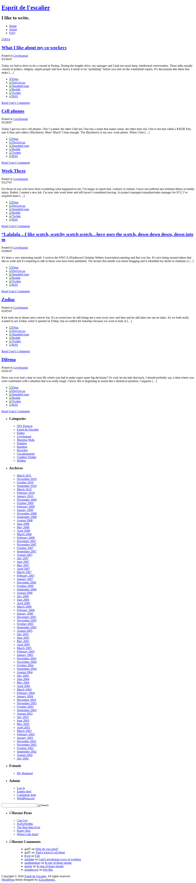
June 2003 (23, 720)
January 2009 (25, 510)
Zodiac (8, 299)
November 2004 (27, 661)
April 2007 (23, 568)
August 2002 (25, 755)
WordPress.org (26, 798)
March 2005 (24, 648)
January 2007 (25, 579)
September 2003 (27, 710)
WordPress (8, 879)
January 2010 (25, 496)
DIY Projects (25, 426)
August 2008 (25, 520)
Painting (22, 443)
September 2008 (27, 517)
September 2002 (27, 751)
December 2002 (26, 741)
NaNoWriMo (25, 823)
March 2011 (24, 475)
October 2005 (25, 624)
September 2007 (27, 551)
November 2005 (27, 620)
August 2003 (25, 713)
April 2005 (23, 644)
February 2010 (26, 492)
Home (13, 26)
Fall (37, 856)
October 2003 (25, 706)
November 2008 (27, 513)
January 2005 (25, 655)
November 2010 (27, 479)
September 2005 (27, 627)
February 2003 (26, 734)
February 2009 (26, 506)
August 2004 (25, 672)
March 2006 (24, 606)
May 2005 (23, 641)
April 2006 (23, 603)
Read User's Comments (16, 102)
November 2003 (27, 703)
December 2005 (26, 617)
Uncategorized (25, 453)
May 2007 (23, 565)
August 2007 (25, 555)
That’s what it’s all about (50, 852)
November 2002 (27, 744)
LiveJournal (20, 55)
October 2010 (25, 482)
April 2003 (23, 727)
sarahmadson (32, 862)
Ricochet (22, 450)
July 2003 (23, 717)
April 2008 (23, 530)
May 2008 (23, 527)
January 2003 (25, 737)
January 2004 (25, 696)
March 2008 (24, 534)
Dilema (9, 359)
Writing (21, 460)
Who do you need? (46, 849)
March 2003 (24, 731)
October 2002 (25, 748)
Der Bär (48, 869)
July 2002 (23, 758)
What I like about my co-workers (34, 47)
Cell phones (13, 111)
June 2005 (23, 637)
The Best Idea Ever (28, 827)
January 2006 (25, 613)
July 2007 (23, 558)
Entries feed (24, 791)
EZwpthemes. (47, 879)
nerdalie (29, 859)
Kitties (21, 433)
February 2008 (26, 537)
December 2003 (26, 699)
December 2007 (26, 541)
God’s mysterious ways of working (60, 859)
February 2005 (26, 651)
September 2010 (27, 486)
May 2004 (23, 682)
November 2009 (27, 499)
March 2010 (24, 489)
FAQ (12, 33)
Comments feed (26, 795)
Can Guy (22, 820)
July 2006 (23, 596)
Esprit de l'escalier (26, 7)
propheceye (31, 869)
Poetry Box (24, 830)
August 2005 (25, 630)
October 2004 (25, 665)
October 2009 (25, 503)
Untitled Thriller (26, 457)
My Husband (25, 773)
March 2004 (24, 689)
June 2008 (23, 523)
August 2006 (25, 592)
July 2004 (23, 675)
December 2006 (26, 582)
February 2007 (26, 575)
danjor (28, 866)
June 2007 (23, 561)
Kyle (27, 856)
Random (22, 446)
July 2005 (23, 634)
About (13, 29)
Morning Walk (25, 440)
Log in (21, 788)
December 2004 (26, 658)
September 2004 (27, 668)
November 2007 (27, 544)
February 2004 (26, 693)
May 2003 (23, 724)
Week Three (14, 170)
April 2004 (23, 686)
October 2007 (25, 548)
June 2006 (23, 599)
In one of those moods (58, 862)
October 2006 (25, 586)
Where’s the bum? (28, 834)
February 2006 (26, 610)
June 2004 (23, 679)
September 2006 (27, 589)
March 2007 (24, 572)
